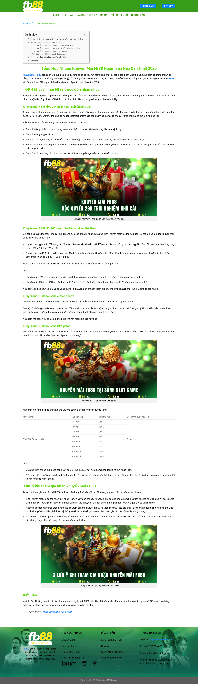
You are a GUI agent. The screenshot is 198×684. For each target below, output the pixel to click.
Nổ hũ (114, 15)
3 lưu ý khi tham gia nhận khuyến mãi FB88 (48, 57)
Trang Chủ (28, 24)
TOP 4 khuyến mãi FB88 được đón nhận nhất (49, 42)
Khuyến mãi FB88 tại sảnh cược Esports (51, 51)
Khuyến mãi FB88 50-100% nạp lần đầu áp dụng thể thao (58, 48)
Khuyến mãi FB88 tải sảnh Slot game (50, 54)
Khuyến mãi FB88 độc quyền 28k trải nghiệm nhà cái (56, 46)
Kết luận (34, 60)
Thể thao (68, 15)
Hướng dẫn (138, 15)
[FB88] (35, 6)
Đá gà (104, 15)
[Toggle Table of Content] (83, 35)
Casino (81, 15)
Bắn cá (93, 15)
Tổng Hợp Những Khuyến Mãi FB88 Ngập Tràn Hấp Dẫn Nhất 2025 (57, 39)
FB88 (56, 15)
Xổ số (124, 15)
